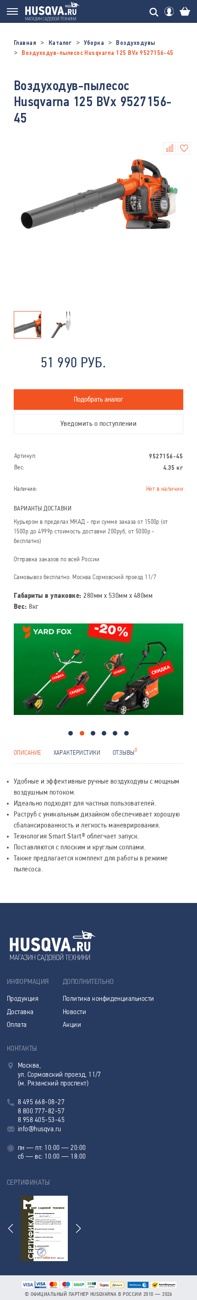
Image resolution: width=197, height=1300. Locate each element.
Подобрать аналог (98, 399)
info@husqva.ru (39, 1129)
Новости (74, 1012)
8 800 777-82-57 (41, 1111)
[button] (70, 733)
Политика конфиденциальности (108, 999)
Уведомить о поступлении (98, 424)
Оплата (17, 1025)
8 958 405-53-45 (41, 1120)
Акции (72, 1025)
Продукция (22, 999)
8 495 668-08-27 (41, 1102)
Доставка (20, 1012)
